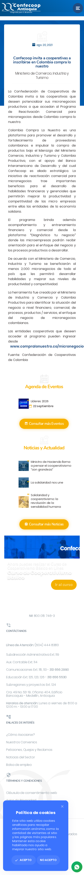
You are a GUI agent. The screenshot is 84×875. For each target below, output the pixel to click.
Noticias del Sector (20, 757)
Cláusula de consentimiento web (31, 793)
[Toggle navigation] (78, 8)
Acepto (23, 860)
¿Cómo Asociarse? (20, 734)
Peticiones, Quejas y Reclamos (29, 749)
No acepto (48, 860)
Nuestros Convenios (21, 742)
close (62, 806)
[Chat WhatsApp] (77, 867)
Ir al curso (64, 584)
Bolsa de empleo (19, 764)
